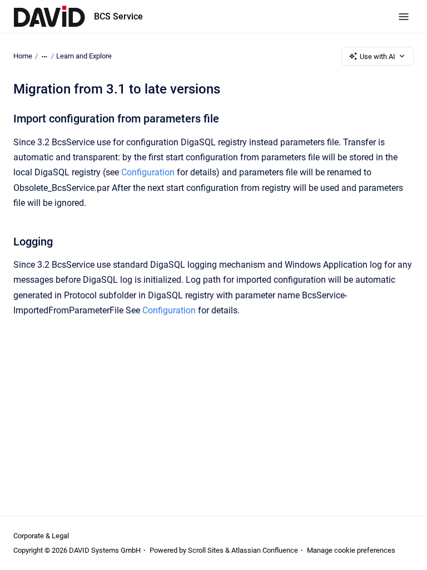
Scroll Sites (206, 550)
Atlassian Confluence (264, 550)
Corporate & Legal (41, 536)
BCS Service (118, 16)
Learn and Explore (84, 56)
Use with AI (377, 56)
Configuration (148, 172)
